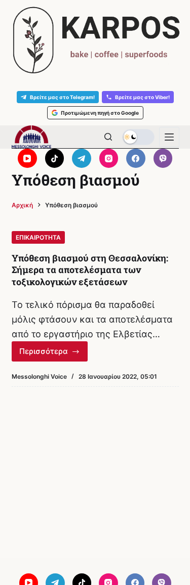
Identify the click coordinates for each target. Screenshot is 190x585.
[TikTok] (54, 158)
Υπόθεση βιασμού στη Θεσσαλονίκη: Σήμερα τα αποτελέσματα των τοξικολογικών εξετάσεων (90, 270)
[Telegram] (81, 158)
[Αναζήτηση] (108, 137)
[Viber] (163, 158)
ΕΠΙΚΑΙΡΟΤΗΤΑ (38, 237)
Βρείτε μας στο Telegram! (62, 97)
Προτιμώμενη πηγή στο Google (100, 113)
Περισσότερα (53, 354)
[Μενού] (169, 137)
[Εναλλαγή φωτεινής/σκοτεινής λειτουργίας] (138, 137)
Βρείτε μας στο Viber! (142, 97)
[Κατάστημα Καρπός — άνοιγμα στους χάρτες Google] (95, 40)
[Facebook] (135, 158)
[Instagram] (109, 158)
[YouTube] (27, 158)
